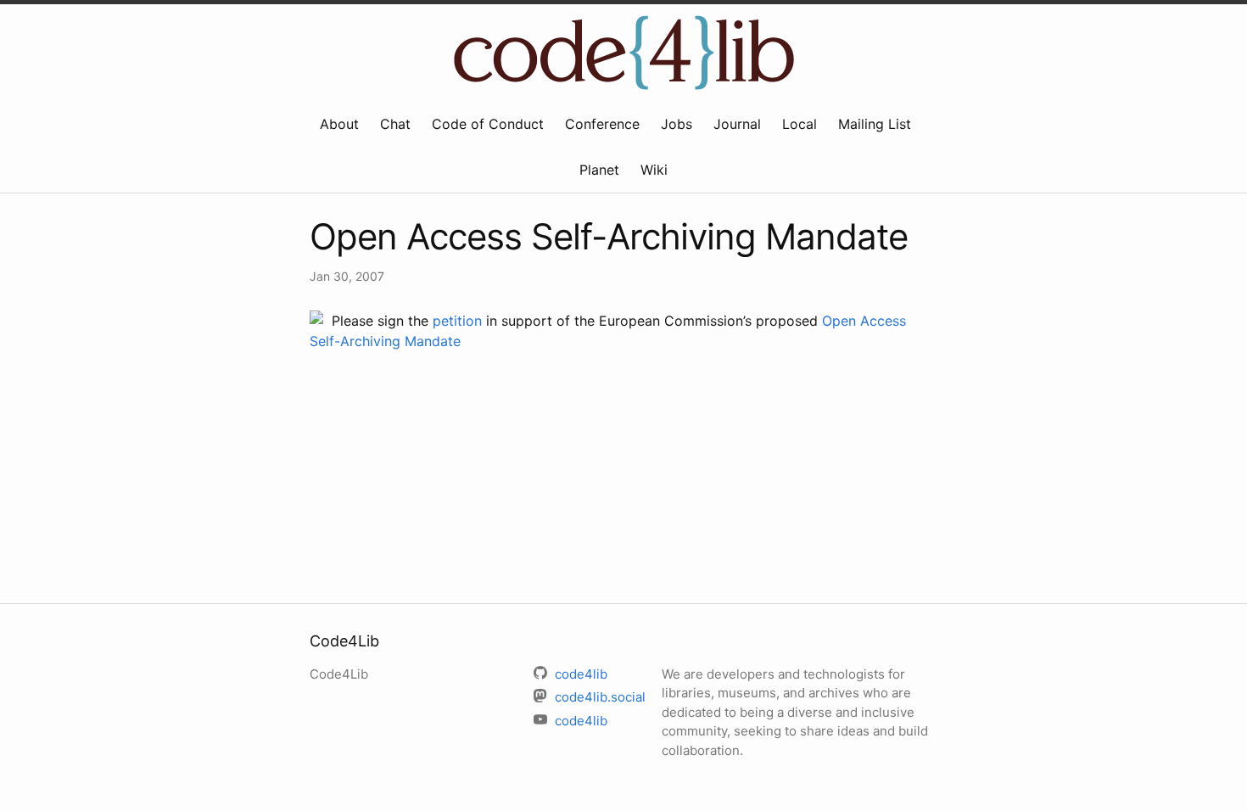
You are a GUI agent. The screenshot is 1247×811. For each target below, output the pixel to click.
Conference (602, 123)
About (339, 123)
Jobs (676, 123)
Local (799, 123)
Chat (395, 123)
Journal (737, 123)
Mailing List (874, 123)
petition (457, 320)
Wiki (654, 169)
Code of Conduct (488, 123)
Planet (599, 169)
